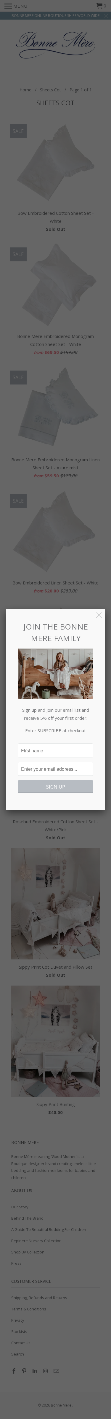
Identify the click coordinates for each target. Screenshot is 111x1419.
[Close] (99, 615)
